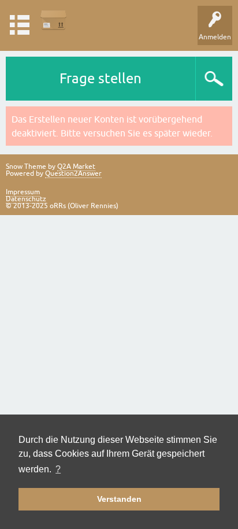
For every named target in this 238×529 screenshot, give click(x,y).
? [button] (58, 469)
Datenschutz (26, 199)
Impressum (23, 192)
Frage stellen (101, 78)
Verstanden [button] (119, 499)
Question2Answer (73, 173)
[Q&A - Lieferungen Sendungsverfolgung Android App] (53, 20)
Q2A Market (76, 166)
